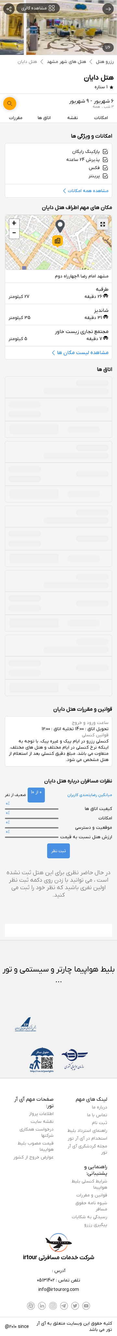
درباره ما (99, 1107)
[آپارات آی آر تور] (31, 1306)
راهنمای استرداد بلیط (87, 1131)
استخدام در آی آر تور (87, 1138)
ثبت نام (99, 1123)
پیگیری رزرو (95, 1225)
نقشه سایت (42, 1122)
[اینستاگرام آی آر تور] (53, 1306)
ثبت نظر (58, 851)
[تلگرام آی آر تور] (64, 1306)
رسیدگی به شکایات (89, 1217)
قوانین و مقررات (91, 1195)
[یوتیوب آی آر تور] (86, 1306)
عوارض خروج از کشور (33, 1157)
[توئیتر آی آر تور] (75, 1306)
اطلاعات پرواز (41, 1114)
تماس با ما (97, 1115)
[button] (57, 241)
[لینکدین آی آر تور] (42, 1306)
